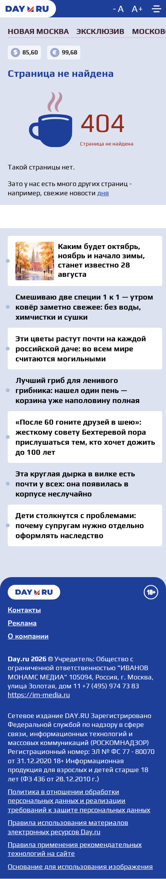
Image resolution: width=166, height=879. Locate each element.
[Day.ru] (28, 8)
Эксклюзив (100, 31)
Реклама (22, 623)
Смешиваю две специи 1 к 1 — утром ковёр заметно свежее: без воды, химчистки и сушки (84, 306)
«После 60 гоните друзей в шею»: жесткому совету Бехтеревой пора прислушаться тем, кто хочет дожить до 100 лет (85, 436)
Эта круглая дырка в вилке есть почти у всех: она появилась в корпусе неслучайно (75, 483)
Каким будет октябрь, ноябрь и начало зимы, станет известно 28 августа (85, 261)
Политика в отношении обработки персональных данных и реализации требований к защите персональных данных (79, 801)
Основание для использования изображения (80, 866)
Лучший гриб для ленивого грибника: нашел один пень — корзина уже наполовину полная (77, 390)
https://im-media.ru (39, 695)
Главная (34, 592)
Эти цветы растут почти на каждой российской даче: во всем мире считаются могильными (80, 348)
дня (103, 193)
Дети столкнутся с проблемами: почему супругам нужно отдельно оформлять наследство (79, 525)
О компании (28, 636)
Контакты (24, 610)
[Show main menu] (156, 8)
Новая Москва (38, 31)
